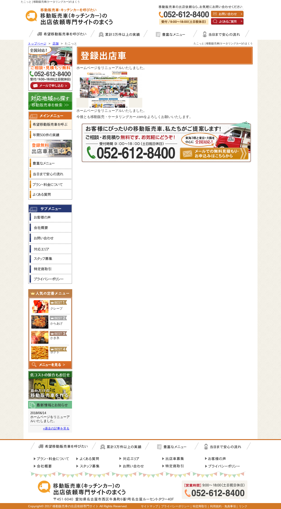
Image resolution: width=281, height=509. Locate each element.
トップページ (37, 43)
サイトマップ (149, 506)
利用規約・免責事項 (223, 506)
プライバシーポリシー (175, 506)
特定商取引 (200, 506)
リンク (243, 506)
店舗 (55, 43)
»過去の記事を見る (56, 428)
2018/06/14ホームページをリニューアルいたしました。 (50, 417)
